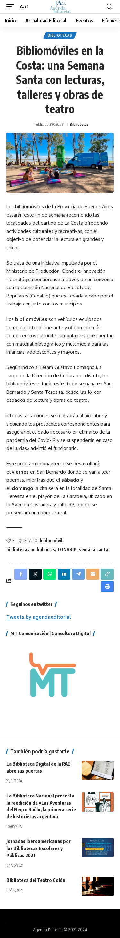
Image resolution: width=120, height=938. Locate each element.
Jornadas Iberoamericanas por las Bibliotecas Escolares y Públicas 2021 (38, 848)
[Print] (107, 586)
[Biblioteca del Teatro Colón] (98, 886)
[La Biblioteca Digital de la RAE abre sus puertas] (98, 770)
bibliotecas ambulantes (30, 549)
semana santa (93, 549)
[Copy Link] (107, 574)
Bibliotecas (60, 35)
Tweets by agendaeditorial (38, 617)
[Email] (92, 574)
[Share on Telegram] (78, 574)
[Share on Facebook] (20, 574)
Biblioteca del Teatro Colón (35, 880)
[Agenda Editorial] (60, 6)
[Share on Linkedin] (64, 574)
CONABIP (67, 549)
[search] (109, 7)
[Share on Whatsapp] (49, 574)
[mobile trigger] (11, 7)
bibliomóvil (51, 540)
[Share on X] (35, 574)
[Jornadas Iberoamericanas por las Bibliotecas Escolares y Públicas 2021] (98, 847)
